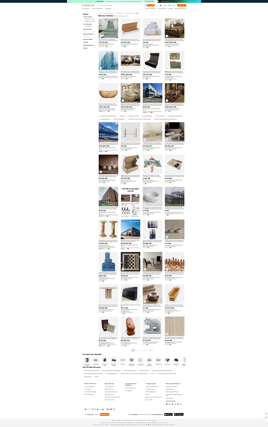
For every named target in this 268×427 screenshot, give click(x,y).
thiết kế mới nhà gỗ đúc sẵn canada (92, 370)
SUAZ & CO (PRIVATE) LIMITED (171, 45)
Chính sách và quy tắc (109, 399)
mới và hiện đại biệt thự (147, 116)
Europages (154, 420)
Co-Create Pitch (88, 389)
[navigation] (89, 182)
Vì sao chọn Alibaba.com (89, 386)
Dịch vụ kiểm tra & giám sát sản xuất (112, 397)
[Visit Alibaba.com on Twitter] (172, 404)
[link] (266, 414)
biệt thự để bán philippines (119, 119)
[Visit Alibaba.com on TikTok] (181, 404)
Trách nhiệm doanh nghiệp (90, 391)
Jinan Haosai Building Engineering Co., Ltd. (174, 213)
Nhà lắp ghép (119, 13)
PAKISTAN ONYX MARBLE (170, 78)
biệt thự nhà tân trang (144, 370)
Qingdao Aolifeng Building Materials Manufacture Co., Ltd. (152, 111)
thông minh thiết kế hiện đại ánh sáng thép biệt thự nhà (166, 119)
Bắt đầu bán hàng (170, 389)
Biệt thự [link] (137, 13)
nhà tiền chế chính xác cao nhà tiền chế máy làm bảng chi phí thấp (134, 373)
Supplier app (135, 414)
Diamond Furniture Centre (126, 77)
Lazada (134, 420)
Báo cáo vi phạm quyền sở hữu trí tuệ (154, 397)
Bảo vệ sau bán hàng (109, 394)
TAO (145, 420)
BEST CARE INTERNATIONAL (127, 312)
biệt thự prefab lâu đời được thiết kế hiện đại (93, 373)
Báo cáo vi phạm (149, 399)
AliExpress (114, 420)
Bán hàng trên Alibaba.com (172, 386)
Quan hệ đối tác (169, 398)
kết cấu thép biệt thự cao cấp (130, 370)
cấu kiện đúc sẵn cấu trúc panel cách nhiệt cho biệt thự (140, 119)
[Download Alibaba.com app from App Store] (168, 414)
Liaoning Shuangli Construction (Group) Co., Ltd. (108, 150)
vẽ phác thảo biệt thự (160, 116)
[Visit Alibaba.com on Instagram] (175, 404)
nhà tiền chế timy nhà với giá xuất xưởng (108, 116)
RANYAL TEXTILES (147, 46)
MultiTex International (103, 45)
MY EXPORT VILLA (125, 45)
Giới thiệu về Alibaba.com (90, 383)
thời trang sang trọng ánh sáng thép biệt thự (111, 370)
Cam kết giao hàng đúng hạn (111, 391)
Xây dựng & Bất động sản (108, 13)
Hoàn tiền (148, 394)
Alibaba (99, 13)
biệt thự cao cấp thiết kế (134, 116)
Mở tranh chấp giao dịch (151, 391)
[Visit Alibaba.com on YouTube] (178, 404)
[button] (145, 5)
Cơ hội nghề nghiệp (88, 394)
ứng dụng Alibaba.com (157, 414)
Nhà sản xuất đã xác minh (130, 388)
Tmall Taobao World (127, 420)
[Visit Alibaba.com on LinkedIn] (169, 404)
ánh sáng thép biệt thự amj (112, 373)
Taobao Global (140, 420)
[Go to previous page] (130, 350)
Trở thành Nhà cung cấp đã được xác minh (174, 395)
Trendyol (149, 420)
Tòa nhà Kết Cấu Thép (129, 13)
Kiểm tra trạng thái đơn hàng (172, 391)
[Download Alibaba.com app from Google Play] (179, 414)
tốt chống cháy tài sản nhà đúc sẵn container (167, 373)
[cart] (165, 5)
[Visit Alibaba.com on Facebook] (167, 404)
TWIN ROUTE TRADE (147, 182)
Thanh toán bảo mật (109, 386)
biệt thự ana (122, 116)
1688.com (120, 420)
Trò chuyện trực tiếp (150, 389)
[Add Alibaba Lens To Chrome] (104, 414)
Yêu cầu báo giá (128, 390)
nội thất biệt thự (88, 376)
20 (149, 350)
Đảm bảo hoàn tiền (109, 389)
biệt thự (153, 373)
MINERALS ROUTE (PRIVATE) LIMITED (107, 109)
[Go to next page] (152, 350)
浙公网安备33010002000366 (156, 424)
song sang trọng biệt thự (105, 119)
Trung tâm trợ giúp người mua (152, 386)
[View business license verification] (146, 425)
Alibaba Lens (90, 414)
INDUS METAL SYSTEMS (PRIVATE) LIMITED (108, 77)
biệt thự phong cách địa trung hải (175, 116)
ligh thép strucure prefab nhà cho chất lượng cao (162, 370)
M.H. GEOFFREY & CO (125, 344)
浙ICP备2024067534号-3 (169, 424)
